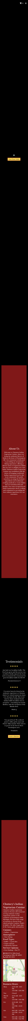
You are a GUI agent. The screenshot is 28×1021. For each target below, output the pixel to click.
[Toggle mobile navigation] (25, 3)
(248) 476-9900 (10, 957)
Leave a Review (14, 736)
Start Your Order (14, 159)
